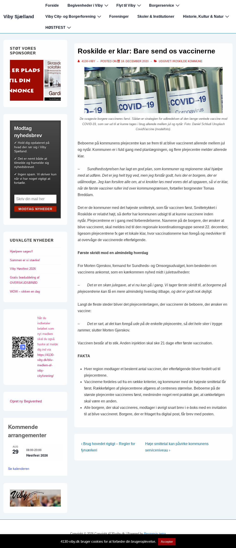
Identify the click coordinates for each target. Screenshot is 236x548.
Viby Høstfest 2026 (23, 268)
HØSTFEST (55, 27)
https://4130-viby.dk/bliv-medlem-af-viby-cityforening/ (45, 365)
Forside (52, 5)
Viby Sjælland (18, 16)
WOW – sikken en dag (25, 291)
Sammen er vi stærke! (25, 260)
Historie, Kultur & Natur (203, 16)
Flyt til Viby (126, 5)
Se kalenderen (18, 468)
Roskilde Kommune (187, 61)
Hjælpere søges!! (21, 251)
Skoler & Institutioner (155, 16)
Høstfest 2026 (37, 455)
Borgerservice (161, 5)
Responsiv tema (155, 533)
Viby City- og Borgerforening (70, 16)
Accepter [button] (167, 541)
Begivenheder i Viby (85, 5)
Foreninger (119, 16)
